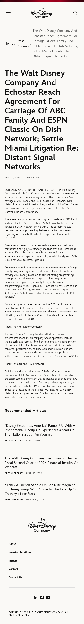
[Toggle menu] (8, 12)
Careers (13, 569)
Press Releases (23, 43)
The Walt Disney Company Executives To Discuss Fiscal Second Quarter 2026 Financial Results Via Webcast (41, 462)
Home (9, 44)
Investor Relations (20, 552)
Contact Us (15, 577)
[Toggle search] (75, 13)
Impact (13, 560)
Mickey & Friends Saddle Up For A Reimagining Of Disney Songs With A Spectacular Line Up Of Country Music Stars (41, 489)
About (12, 543)
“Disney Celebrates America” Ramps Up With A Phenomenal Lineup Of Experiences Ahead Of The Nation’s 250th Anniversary (40, 430)
